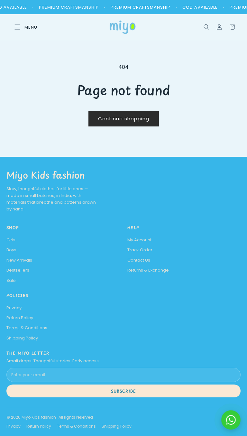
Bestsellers (17, 270)
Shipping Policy (22, 338)
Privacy (14, 308)
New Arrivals (19, 260)
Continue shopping (123, 118)
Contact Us (138, 260)
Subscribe (123, 391)
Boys (11, 250)
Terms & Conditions (26, 328)
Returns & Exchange (148, 270)
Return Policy (19, 318)
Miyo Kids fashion (45, 175)
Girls (10, 240)
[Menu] (23, 27)
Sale (11, 280)
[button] (206, 27)
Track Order (139, 250)
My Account (139, 240)
